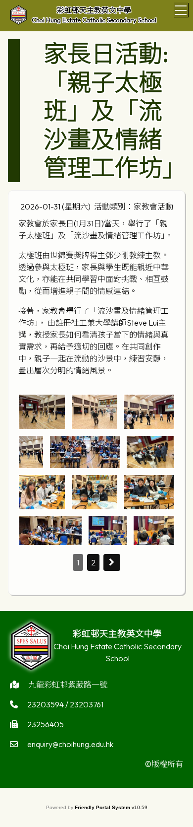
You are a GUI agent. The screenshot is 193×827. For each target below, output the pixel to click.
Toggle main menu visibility (181, 9)
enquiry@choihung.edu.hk (70, 744)
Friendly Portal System (103, 807)
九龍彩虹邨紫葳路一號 (67, 684)
